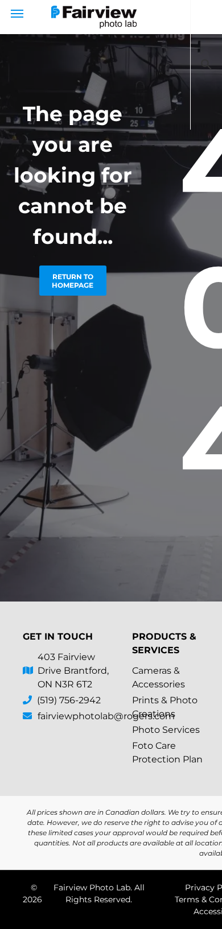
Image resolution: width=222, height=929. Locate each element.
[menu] (17, 13)
